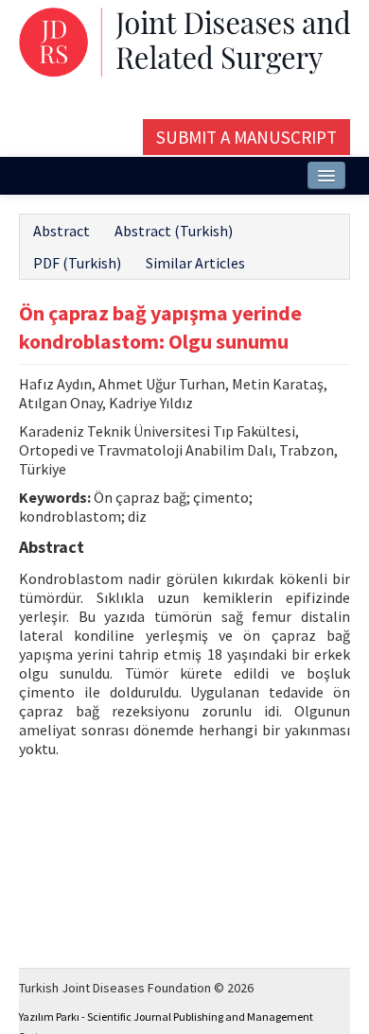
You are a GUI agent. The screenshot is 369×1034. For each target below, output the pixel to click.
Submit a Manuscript (246, 137)
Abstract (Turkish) (173, 230)
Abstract (61, 230)
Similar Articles (195, 262)
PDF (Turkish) (77, 262)
